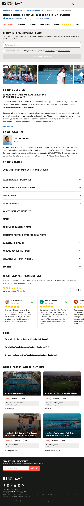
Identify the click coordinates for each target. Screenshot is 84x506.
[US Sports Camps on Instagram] (8, 485)
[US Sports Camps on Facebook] (4, 485)
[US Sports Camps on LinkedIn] (19, 485)
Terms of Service (64, 51)
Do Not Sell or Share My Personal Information (18, 496)
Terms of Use (15, 489)
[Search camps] (23, 485)
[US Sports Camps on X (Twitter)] (11, 485)
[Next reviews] (81, 74)
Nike (11, 10)
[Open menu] (80, 4)
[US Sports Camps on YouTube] (15, 485)
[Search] (73, 4)
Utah (23, 10)
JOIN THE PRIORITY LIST (42, 57)
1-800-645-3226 (25, 492)
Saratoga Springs (33, 10)
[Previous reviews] (2, 74)
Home (5, 10)
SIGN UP (34, 468)
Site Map (6, 489)
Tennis (17, 10)
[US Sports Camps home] (13, 4)
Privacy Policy (50, 51)
